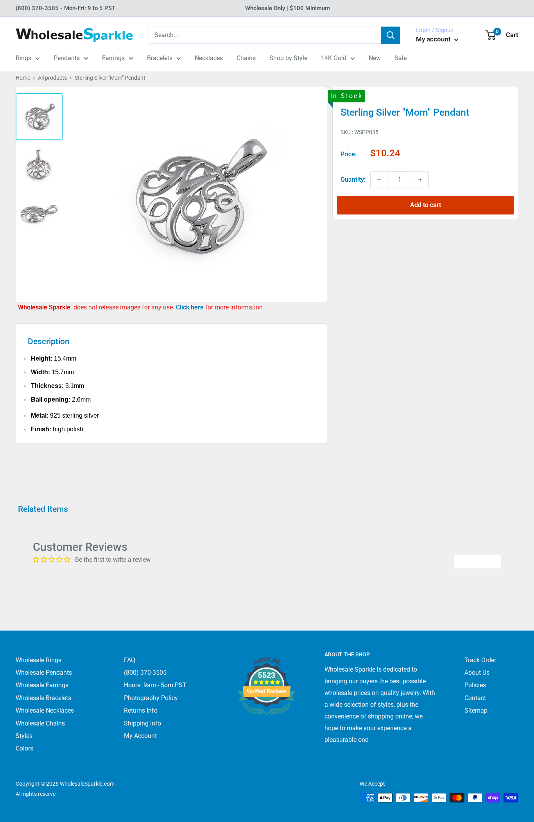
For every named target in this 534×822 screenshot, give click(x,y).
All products (52, 78)
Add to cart (425, 205)
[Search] (390, 35)
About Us (476, 672)
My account (434, 39)
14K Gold (333, 58)
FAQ (129, 660)
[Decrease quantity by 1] (379, 180)
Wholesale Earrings (42, 685)
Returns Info (141, 710)
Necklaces (209, 58)
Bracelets (159, 58)
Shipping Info (142, 723)
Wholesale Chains (40, 723)
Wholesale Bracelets (43, 698)
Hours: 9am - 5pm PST (155, 685)
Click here (190, 307)
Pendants (67, 58)
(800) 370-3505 (145, 672)
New (375, 58)
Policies (475, 685)
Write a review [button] (478, 561)
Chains (246, 58)
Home (23, 78)
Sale (400, 58)
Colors (24, 748)
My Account (140, 736)
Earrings (113, 58)
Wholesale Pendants (44, 672)
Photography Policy (151, 698)
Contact (475, 698)
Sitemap (475, 710)
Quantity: (353, 179)
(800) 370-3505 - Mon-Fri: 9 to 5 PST (65, 8)
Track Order (480, 660)
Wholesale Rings (38, 660)
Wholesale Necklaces (45, 710)
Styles (24, 736)
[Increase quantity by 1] (420, 180)
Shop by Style (288, 58)
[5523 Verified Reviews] (266, 728)
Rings (23, 58)
